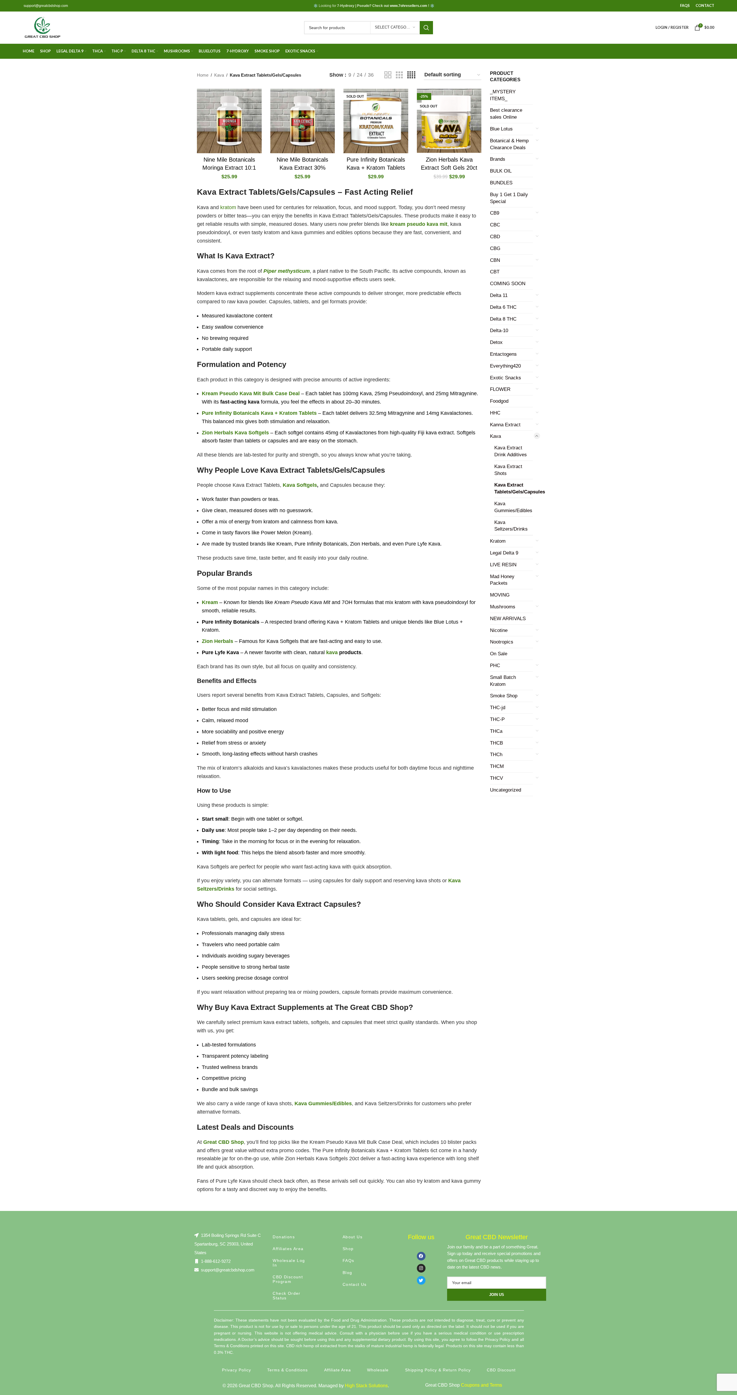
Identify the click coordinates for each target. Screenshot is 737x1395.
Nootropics (501, 642)
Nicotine (499, 630)
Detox (496, 342)
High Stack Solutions (366, 1385)
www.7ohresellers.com (408, 6)
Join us (496, 1294)
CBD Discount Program (288, 1279)
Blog (347, 1272)
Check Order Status (286, 1295)
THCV (496, 778)
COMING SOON (507, 283)
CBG (495, 248)
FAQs (348, 1260)
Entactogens (503, 354)
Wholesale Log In (289, 1262)
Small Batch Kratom (503, 681)
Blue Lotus (501, 129)
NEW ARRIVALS (508, 618)
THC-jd (497, 707)
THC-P (497, 719)
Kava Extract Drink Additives (510, 451)
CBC (495, 225)
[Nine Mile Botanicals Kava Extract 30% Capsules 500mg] (302, 121)
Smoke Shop (503, 696)
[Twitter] (421, 1280)
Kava (219, 75)
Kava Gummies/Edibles (513, 507)
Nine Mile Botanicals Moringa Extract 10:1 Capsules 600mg (229, 167)
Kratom (498, 541)
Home (202, 75)
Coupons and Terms (481, 1385)
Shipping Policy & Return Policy (438, 1370)
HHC (495, 413)
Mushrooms (502, 607)
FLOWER (500, 389)
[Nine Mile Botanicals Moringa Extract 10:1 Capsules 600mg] (229, 121)
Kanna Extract (505, 424)
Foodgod (499, 401)
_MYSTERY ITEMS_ (503, 95)
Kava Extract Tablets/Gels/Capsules (513, 488)
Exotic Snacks (505, 378)
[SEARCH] (426, 27)
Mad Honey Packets (502, 580)
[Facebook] (421, 1256)
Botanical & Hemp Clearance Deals (509, 144)
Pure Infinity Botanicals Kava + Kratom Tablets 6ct (376, 167)
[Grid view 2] (387, 75)
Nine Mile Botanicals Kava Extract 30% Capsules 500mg (302, 167)
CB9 (494, 213)
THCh (496, 754)
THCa (496, 731)
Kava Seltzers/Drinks (511, 526)
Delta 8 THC (503, 319)
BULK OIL (501, 171)
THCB (496, 743)
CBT (494, 272)
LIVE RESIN (503, 564)
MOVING (500, 595)
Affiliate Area (337, 1370)
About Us (352, 1237)
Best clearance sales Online (506, 113)
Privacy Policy (236, 1370)
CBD (495, 236)
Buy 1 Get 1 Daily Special (509, 198)
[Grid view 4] (411, 75)
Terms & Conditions (287, 1370)
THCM (497, 766)
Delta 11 (499, 295)
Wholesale (378, 1370)
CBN (495, 260)
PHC (495, 665)
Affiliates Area (288, 1248)
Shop (348, 1248)
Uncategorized (505, 790)
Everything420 (505, 366)
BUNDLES (501, 183)
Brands (497, 159)
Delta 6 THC (503, 307)
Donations (284, 1237)
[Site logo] (42, 27)
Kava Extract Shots (508, 470)
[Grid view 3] (399, 75)
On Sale (498, 653)
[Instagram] (421, 1268)
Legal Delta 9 (504, 553)
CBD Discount (501, 1370)
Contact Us (355, 1284)
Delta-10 (499, 330)
